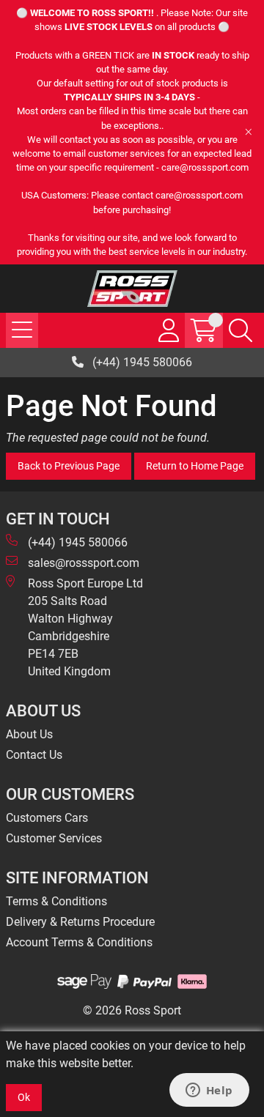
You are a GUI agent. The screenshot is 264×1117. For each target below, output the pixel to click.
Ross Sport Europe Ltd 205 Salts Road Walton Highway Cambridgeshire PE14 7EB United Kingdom (85, 627)
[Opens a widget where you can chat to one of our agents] (209, 1091)
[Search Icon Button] (240, 330)
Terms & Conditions (56, 901)
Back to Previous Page (69, 466)
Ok (24, 1097)
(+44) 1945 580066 (140, 362)
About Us (29, 734)
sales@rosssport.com (83, 563)
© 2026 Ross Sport (132, 1010)
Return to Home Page (194, 466)
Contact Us (34, 755)
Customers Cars (47, 818)
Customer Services (54, 838)
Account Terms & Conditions (79, 942)
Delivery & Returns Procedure (80, 922)
